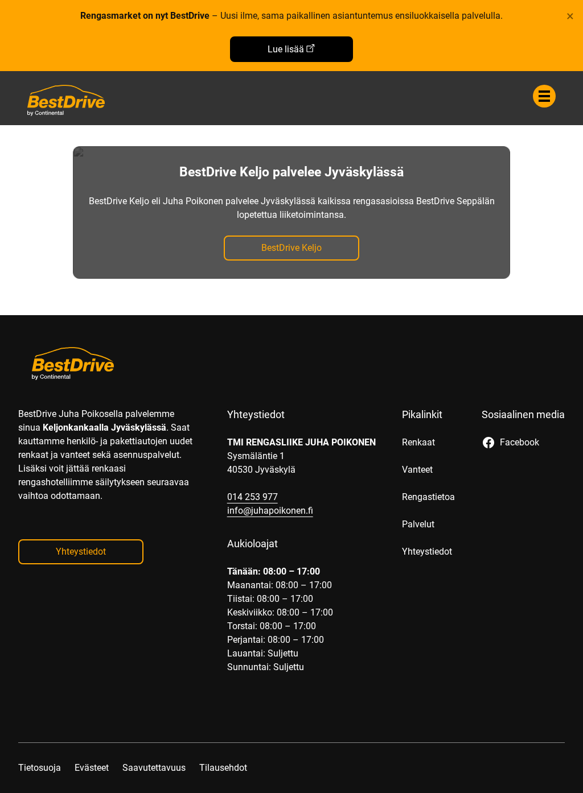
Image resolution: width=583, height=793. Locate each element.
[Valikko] (544, 96)
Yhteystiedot (81, 551)
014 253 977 (252, 497)
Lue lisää (286, 49)
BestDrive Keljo (291, 247)
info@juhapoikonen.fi (270, 510)
